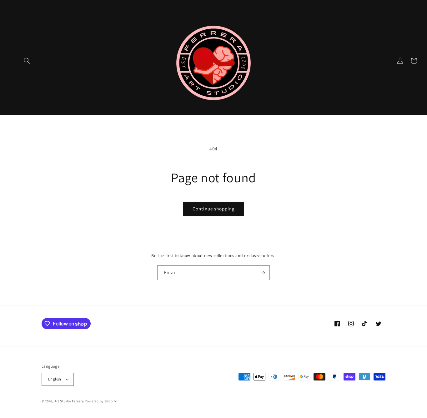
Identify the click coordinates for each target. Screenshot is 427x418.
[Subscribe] (262, 272)
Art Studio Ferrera (69, 401)
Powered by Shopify (101, 401)
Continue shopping (214, 209)
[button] (27, 61)
